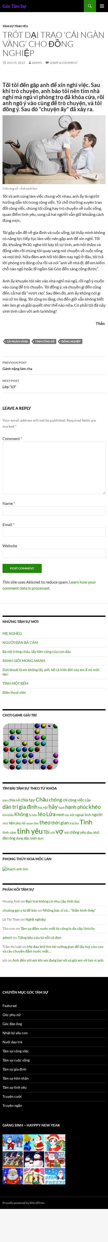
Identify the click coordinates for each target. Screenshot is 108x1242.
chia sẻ (14, 800)
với (52, 832)
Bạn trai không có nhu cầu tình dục (53, 901)
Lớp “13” (11, 384)
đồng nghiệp (71, 341)
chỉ (65, 800)
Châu (42, 799)
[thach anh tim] (15, 868)
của (88, 800)
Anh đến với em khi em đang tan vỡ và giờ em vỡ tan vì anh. (58, 960)
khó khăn (8, 815)
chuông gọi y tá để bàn (20, 910)
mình (60, 814)
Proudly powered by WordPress (23, 1203)
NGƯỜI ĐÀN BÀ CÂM (20, 642)
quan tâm (32, 823)
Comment (12, 438)
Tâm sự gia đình (14, 1069)
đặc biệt (30, 838)
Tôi (46, 832)
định (40, 838)
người (97, 814)
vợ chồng (71, 832)
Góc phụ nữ (12, 1015)
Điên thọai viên (14, 692)
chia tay (28, 799)
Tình (86, 822)
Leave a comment (63, 63)
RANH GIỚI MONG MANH (24, 660)
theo (44, 822)
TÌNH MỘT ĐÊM (15, 683)
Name (9, 503)
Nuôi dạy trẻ (12, 1042)
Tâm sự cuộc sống (16, 1060)
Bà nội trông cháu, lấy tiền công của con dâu (37, 651)
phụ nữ (21, 823)
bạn (5, 800)
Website (10, 545)
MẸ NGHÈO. (12, 633)
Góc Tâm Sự (14, 6)
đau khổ (93, 832)
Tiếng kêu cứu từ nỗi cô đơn (39, 937)
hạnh (62, 807)
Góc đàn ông (12, 1024)
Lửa (51, 814)
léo (41, 814)
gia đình (28, 806)
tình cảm (9, 832)
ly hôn (33, 815)
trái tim (74, 823)
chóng (55, 799)
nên (12, 823)
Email (8, 524)
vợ (60, 831)
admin (37, 63)
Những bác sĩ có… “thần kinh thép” (69, 910)
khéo (95, 806)
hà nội (43, 807)
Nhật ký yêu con (15, 1033)
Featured (10, 1005)
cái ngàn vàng (17, 341)
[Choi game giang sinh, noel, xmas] (34, 1159)
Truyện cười (12, 1096)
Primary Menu (102, 6)
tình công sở (45, 341)
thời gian (60, 822)
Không (21, 814)
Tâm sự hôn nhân (16, 1078)
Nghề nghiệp (36, 919)
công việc (76, 800)
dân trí (10, 806)
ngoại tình (83, 815)
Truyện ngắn (12, 1105)
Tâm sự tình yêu (15, 26)
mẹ (67, 815)
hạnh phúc (76, 807)
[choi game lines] (31, 746)
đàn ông (9, 838)
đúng (19, 838)
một (72, 815)
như (5, 823)
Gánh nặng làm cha (17, 366)
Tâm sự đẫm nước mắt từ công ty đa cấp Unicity (58, 928)
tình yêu (30, 830)
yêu (83, 832)
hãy (53, 806)
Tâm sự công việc (16, 1051)
